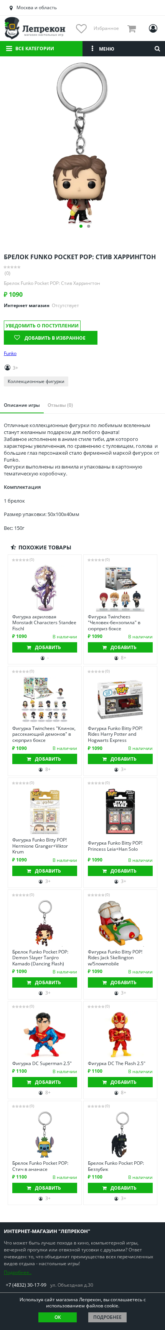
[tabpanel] (82, 143)
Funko (10, 353)
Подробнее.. (17, 1272)
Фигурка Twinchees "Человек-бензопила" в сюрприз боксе (114, 623)
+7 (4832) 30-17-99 (26, 1285)
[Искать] (157, 48)
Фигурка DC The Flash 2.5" (116, 1063)
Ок (57, 1317)
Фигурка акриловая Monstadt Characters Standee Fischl (44, 623)
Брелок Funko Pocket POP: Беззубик (116, 1166)
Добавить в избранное (55, 338)
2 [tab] (88, 226)
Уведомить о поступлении (42, 325)
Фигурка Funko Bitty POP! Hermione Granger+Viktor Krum (40, 846)
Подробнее (107, 1317)
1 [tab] (81, 226)
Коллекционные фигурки (36, 381)
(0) (7, 273)
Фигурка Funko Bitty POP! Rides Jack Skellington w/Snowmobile (115, 958)
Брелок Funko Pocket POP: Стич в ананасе (40, 1166)
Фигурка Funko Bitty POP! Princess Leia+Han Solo (115, 846)
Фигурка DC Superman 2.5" (42, 1063)
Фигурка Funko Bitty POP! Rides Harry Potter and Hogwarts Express (115, 734)
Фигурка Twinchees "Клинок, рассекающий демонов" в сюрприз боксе (44, 734)
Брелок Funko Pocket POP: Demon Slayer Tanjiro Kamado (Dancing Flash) (40, 958)
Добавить (48, 647)
